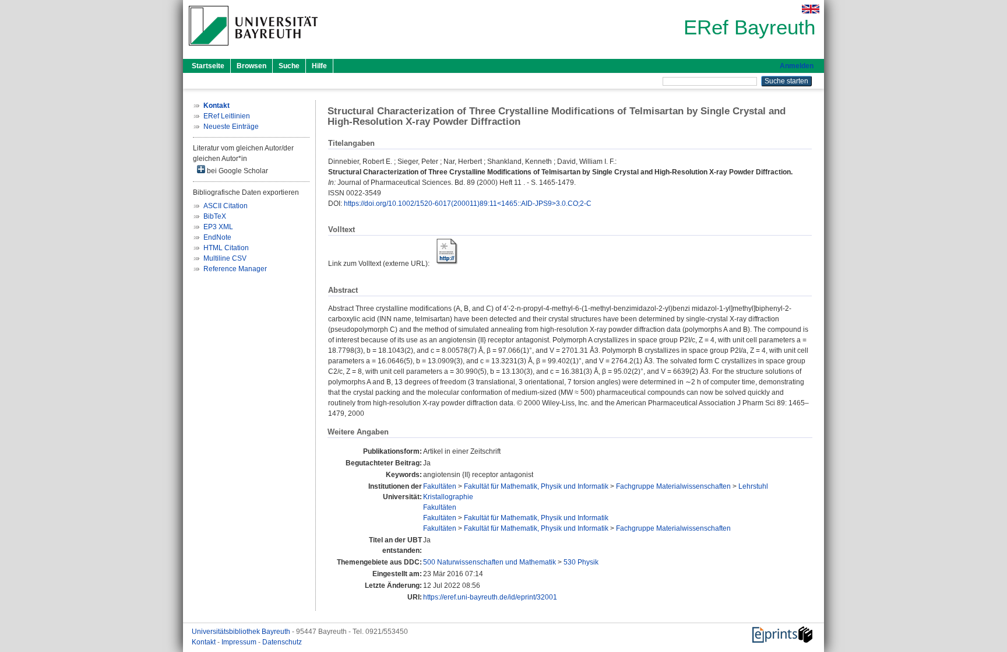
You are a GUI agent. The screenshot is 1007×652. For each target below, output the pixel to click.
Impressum (239, 642)
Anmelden (797, 66)
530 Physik (581, 562)
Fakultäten (439, 486)
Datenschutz (282, 642)
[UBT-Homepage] (253, 49)
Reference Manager (235, 269)
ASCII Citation (225, 206)
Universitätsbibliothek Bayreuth (242, 632)
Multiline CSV (225, 258)
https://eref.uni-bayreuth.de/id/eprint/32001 (490, 597)
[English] (810, 9)
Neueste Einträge (231, 126)
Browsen (251, 66)
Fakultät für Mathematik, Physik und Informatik (536, 486)
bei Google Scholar (236, 171)
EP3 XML (218, 227)
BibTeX (214, 216)
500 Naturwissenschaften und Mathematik (489, 562)
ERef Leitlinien (226, 116)
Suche (289, 66)
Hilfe (319, 66)
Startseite (208, 66)
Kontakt (204, 642)
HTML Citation (226, 248)
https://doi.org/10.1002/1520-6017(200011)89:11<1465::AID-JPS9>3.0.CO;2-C (467, 203)
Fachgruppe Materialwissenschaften (673, 486)
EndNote (217, 237)
